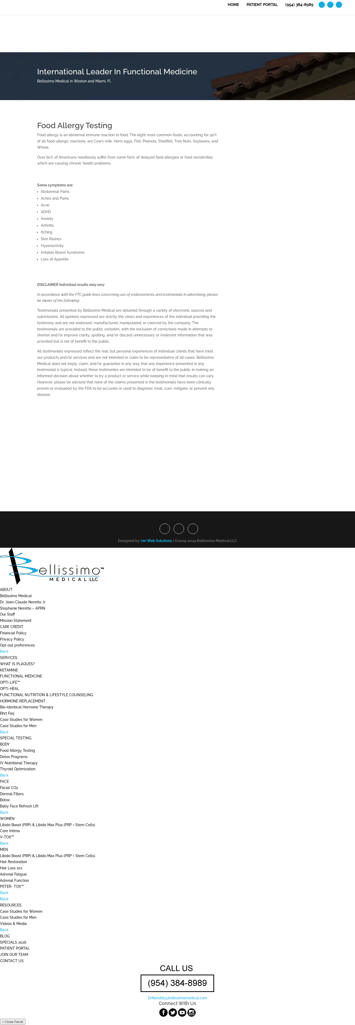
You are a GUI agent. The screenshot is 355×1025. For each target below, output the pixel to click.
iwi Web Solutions (156, 541)
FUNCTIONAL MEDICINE (21, 676)
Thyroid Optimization (17, 769)
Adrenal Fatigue (13, 874)
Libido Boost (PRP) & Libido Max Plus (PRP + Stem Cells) (47, 825)
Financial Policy (13, 633)
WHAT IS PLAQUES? (17, 664)
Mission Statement (15, 620)
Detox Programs (14, 757)
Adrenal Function (14, 880)
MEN (4, 849)
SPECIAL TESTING (15, 738)
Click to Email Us (177, 496)
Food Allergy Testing (17, 750)
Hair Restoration (13, 862)
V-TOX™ (7, 837)
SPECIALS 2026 (13, 942)
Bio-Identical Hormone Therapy (27, 707)
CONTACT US (12, 961)
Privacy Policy (12, 639)
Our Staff (7, 614)
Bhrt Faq (7, 713)
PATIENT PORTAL (262, 5)
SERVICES (8, 658)
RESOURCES (11, 905)
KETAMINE (9, 670)
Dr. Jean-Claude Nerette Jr (22, 602)
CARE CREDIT (11, 627)
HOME (233, 5)
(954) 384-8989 (299, 5)
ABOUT (6, 589)
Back (4, 651)
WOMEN (7, 819)
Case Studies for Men (18, 726)
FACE (4, 781)
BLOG (5, 936)
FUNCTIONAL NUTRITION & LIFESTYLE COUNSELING (46, 695)
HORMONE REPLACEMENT (22, 701)
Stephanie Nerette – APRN (22, 608)
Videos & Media (13, 924)
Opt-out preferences (17, 645)
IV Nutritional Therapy (19, 763)
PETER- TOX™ (12, 886)
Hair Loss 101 (11, 868)
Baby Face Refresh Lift (19, 806)
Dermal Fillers (12, 794)
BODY (5, 744)
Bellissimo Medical (16, 596)
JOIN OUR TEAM (14, 954)
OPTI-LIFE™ (10, 682)
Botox (5, 800)
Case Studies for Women (21, 719)
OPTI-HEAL (9, 689)
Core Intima (10, 831)
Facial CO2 (9, 788)
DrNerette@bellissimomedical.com (177, 998)
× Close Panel (12, 1022)
